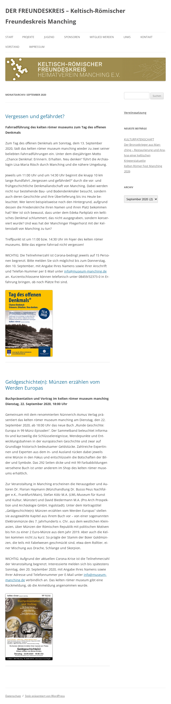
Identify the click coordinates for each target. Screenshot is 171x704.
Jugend (49, 37)
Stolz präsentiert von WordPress (45, 696)
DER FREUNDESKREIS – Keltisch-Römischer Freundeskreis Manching (65, 16)
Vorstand (12, 47)
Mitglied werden (102, 37)
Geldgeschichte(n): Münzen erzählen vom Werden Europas (52, 384)
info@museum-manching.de (85, 271)
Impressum (37, 47)
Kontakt (146, 37)
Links (127, 37)
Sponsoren (72, 37)
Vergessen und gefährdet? (35, 116)
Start (9, 37)
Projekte (28, 37)
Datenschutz (13, 696)
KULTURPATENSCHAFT (139, 139)
